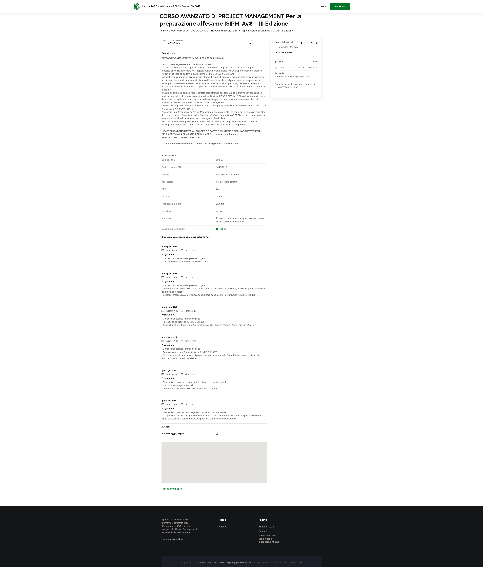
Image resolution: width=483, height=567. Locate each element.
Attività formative (156, 6)
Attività (223, 526)
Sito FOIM (195, 6)
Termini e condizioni (172, 539)
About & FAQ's (173, 6)
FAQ (187, 532)
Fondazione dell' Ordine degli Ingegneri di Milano (268, 538)
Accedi (323, 6)
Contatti (185, 6)
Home (144, 6)
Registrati (340, 6)
